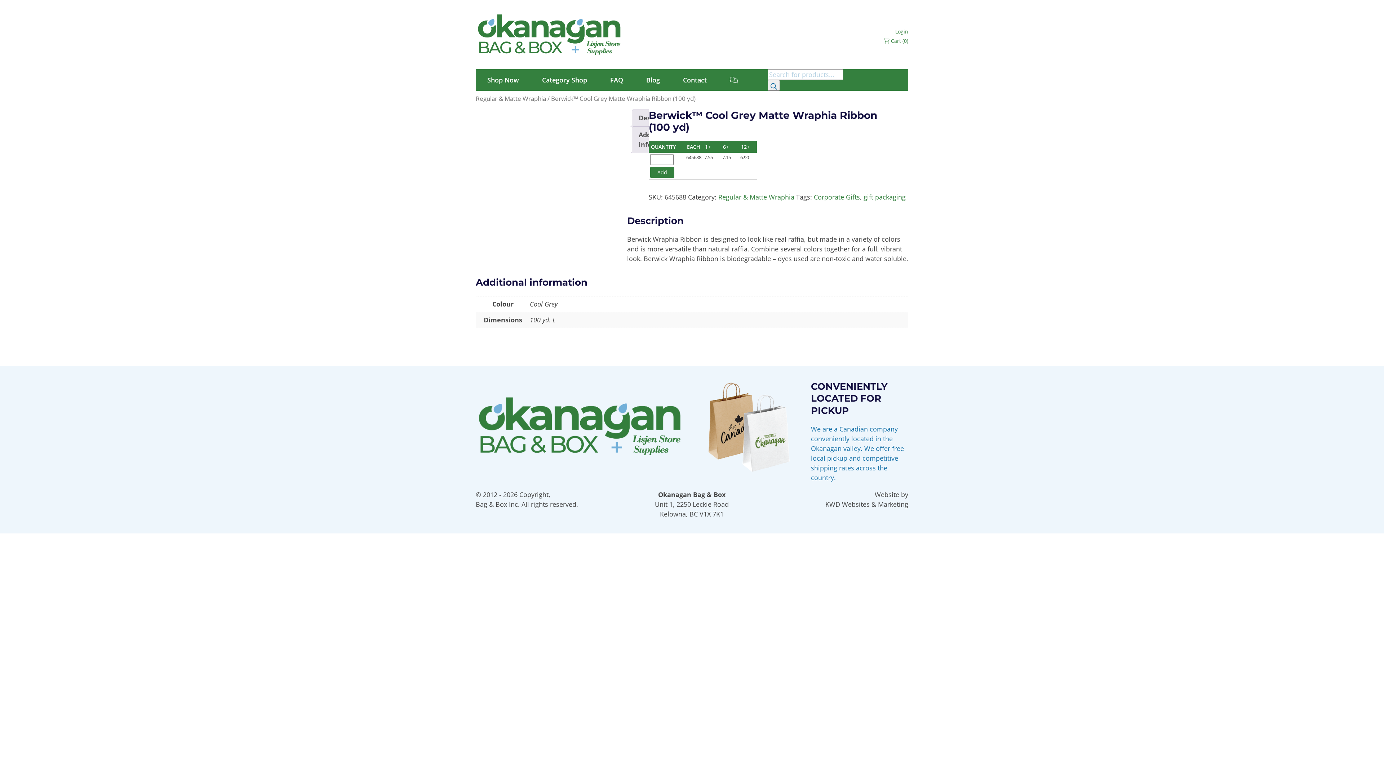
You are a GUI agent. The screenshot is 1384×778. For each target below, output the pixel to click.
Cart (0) (899, 40)
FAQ (616, 80)
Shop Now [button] (503, 80)
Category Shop (564, 80)
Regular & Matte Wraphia (511, 98)
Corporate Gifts (837, 197)
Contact (695, 80)
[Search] (774, 85)
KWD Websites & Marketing (866, 504)
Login (901, 31)
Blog (653, 80)
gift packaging (885, 197)
